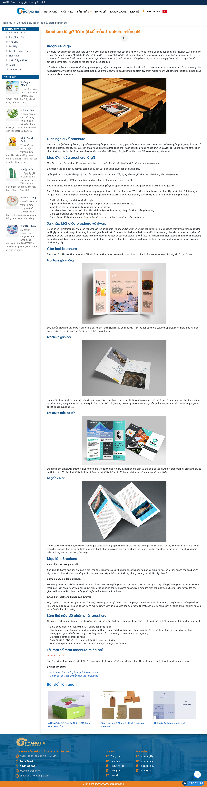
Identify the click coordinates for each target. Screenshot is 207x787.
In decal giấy (147, 756)
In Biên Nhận (12, 56)
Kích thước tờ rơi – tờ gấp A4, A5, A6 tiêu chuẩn (74, 672)
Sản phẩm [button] (83, 12)
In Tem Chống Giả (15, 37)
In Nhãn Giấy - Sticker (17, 60)
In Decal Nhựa (28, 226)
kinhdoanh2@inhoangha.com (34, 775)
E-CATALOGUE (118, 12)
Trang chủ (51, 11)
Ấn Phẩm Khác (13, 69)
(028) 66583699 (27, 766)
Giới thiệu (67, 12)
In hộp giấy (146, 770)
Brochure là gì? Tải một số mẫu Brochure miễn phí (42, 23)
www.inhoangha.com (30, 771)
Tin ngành (116, 770)
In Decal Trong (28, 197)
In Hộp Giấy (12, 42)
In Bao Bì (10, 65)
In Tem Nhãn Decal (15, 32)
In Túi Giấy (11, 46)
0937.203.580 (154, 11)
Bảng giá (100, 12)
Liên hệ (134, 12)
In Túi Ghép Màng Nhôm (18, 51)
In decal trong (147, 761)
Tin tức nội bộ (117, 766)
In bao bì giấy (147, 766)
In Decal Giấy (27, 110)
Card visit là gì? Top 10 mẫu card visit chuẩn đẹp (74, 676)
